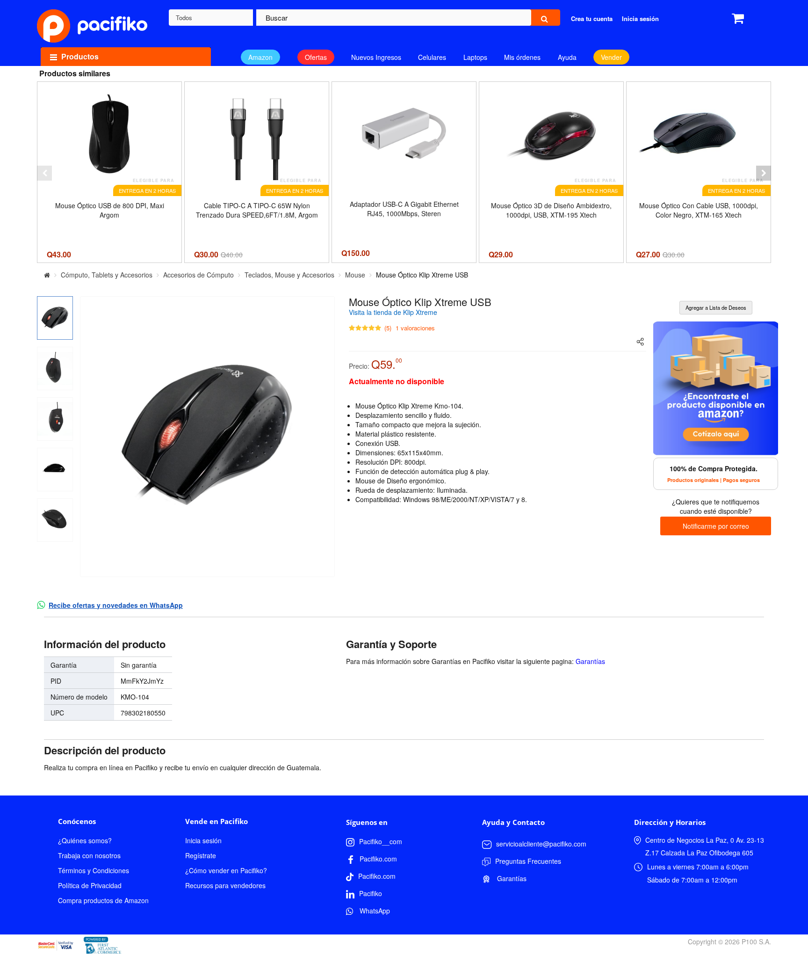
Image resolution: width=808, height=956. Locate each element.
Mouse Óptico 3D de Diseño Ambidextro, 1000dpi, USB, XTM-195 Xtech (551, 210)
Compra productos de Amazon (103, 900)
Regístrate (200, 855)
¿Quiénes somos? (85, 840)
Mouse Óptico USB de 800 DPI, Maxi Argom (109, 210)
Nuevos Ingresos (376, 57)
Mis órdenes (522, 57)
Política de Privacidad (90, 885)
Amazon (260, 57)
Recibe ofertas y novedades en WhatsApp (116, 605)
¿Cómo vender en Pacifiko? (226, 870)
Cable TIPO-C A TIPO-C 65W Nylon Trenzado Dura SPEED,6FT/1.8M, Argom (257, 210)
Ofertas (316, 57)
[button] (44, 173)
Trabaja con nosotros (89, 855)
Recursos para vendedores (225, 885)
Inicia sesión (203, 840)
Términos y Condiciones (93, 870)
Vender (611, 57)
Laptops (475, 57)
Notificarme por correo (716, 526)
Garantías (590, 661)
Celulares (432, 57)
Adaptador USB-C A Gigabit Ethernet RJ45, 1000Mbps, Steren (404, 208)
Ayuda (567, 57)
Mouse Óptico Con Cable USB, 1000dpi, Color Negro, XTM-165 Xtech (698, 210)
